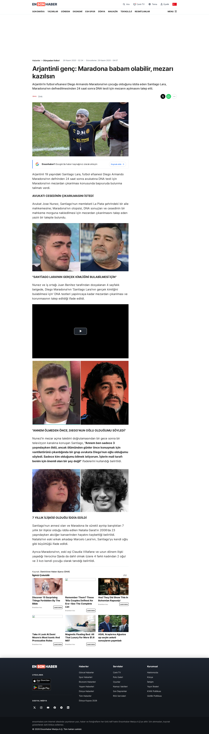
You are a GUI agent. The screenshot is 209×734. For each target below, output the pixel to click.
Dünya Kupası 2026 (88, 700)
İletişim (150, 682)
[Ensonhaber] (44, 4)
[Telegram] (61, 707)
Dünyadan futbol (51, 60)
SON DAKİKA (38, 11)
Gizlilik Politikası (154, 696)
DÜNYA (101, 11)
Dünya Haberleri (86, 691)
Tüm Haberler (85, 696)
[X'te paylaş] (163, 96)
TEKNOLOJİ (126, 11)
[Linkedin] (68, 707)
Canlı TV (117, 672)
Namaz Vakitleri (120, 686)
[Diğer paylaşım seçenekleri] (174, 96)
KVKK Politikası (154, 691)
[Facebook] (54, 707)
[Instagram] (41, 707)
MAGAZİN (113, 11)
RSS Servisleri (119, 696)
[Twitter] (34, 707)
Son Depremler (120, 691)
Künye (150, 677)
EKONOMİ (77, 11)
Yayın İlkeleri (153, 686)
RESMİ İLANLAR (142, 11)
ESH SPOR (90, 11)
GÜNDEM (65, 11)
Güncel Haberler (86, 672)
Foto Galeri (118, 677)
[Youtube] (48, 707)
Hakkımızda (152, 672)
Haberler (36, 60)
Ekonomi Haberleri (87, 682)
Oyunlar (116, 682)
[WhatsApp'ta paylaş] (168, 96)
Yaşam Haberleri (86, 686)
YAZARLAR (52, 11)
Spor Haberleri (85, 677)
